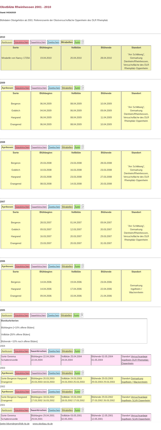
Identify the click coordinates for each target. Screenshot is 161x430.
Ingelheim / (127, 382)
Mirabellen (67, 88)
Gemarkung (137, 378)
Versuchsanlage (139, 356)
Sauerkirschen (38, 42)
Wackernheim (140, 382)
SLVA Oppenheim (141, 400)
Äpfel (77, 42)
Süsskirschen (21, 42)
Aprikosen (7, 42)
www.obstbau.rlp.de (43, 423)
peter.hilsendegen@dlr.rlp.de (15, 423)
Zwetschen (53, 42)
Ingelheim (127, 360)
